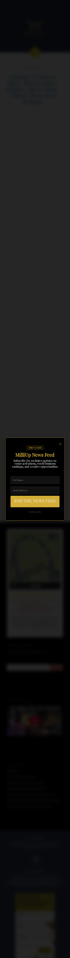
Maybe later (35, 512)
